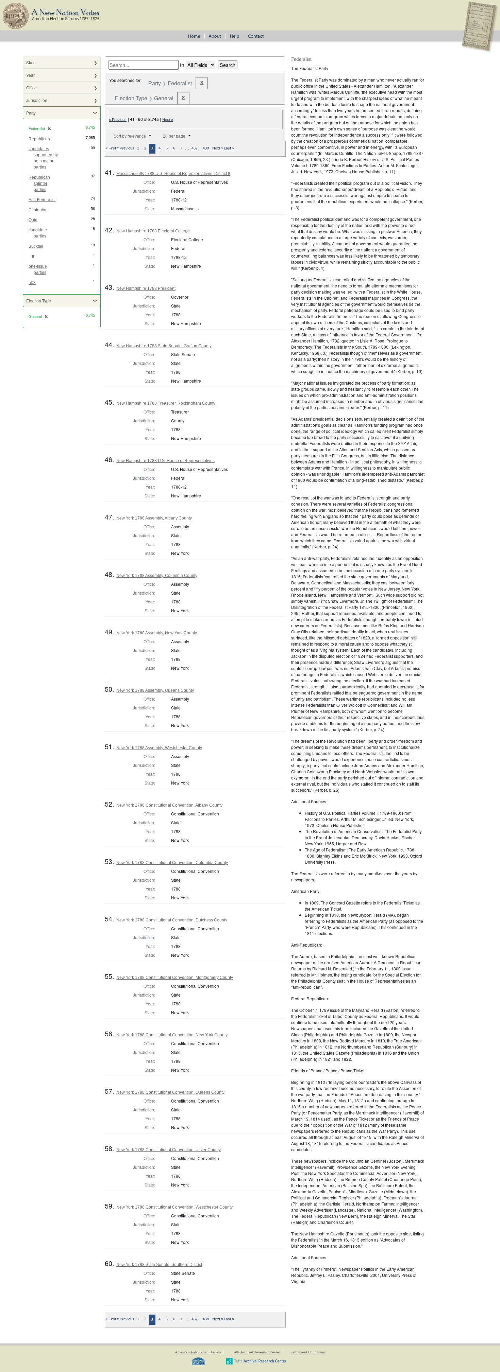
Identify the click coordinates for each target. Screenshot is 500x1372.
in (182, 64)
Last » (229, 148)
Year (30, 75)
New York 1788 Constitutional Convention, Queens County (170, 1092)
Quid (33, 219)
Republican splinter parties (39, 183)
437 (194, 148)
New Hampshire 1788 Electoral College (153, 231)
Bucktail (36, 246)
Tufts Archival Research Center (256, 1352)
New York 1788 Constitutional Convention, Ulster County (168, 1149)
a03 (32, 282)
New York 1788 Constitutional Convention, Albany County (169, 805)
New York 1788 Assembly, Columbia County (156, 575)
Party (31, 113)
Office (31, 87)
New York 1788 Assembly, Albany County (154, 518)
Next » (167, 120)
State (31, 62)
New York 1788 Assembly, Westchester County (159, 747)
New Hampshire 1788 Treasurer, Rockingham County (165, 403)
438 (206, 148)
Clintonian (38, 210)
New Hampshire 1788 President (146, 288)
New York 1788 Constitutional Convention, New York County (172, 1035)
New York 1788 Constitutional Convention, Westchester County (174, 1207)
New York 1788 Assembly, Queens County (155, 690)
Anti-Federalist (42, 199)
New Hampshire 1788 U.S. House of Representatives (165, 460)
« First (110, 148)
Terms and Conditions (308, 1352)
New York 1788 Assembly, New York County (156, 633)
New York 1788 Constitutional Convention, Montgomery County (174, 977)
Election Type (38, 300)
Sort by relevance (130, 136)
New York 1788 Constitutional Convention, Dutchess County (171, 920)
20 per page (174, 136)
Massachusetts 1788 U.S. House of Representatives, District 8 (173, 173)
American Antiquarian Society (198, 1352)
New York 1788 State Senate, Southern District (159, 1264)
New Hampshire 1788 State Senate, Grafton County (164, 346)
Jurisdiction (36, 100)
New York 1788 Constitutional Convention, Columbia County (172, 862)
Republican (39, 139)
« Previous (118, 120)
